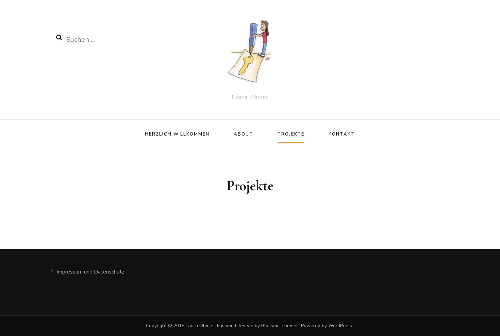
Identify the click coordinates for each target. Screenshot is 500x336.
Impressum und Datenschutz (90, 272)
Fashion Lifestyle (234, 325)
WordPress (340, 325)
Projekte (291, 134)
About (243, 134)
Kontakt (342, 134)
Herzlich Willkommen (177, 134)
